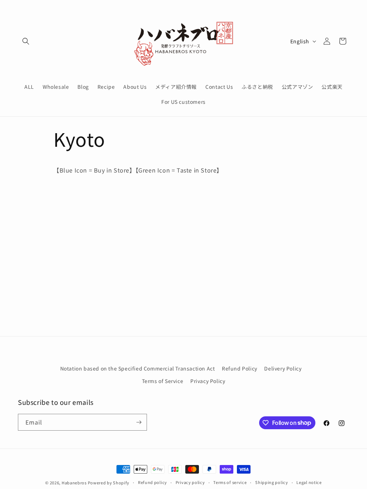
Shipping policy (271, 482)
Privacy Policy (207, 380)
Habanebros (75, 482)
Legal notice (308, 482)
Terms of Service (163, 380)
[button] (26, 41)
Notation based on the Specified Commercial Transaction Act (137, 368)
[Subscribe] (139, 422)
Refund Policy (239, 368)
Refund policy (152, 482)
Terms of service (230, 482)
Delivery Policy (282, 368)
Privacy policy (190, 482)
